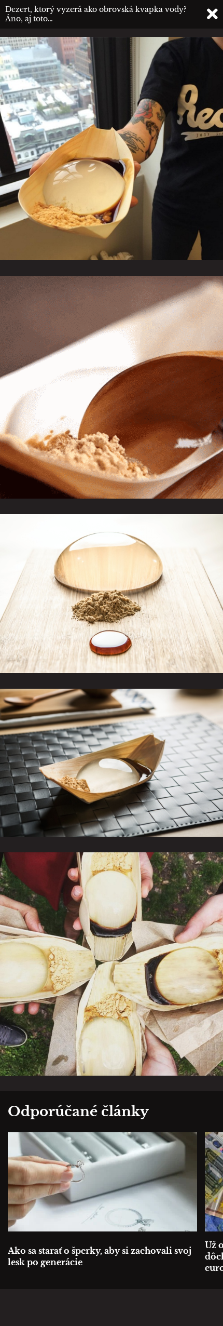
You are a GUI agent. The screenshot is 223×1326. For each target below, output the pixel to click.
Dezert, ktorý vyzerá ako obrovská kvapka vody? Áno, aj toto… (96, 14)
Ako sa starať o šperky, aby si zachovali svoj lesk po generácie (99, 1256)
